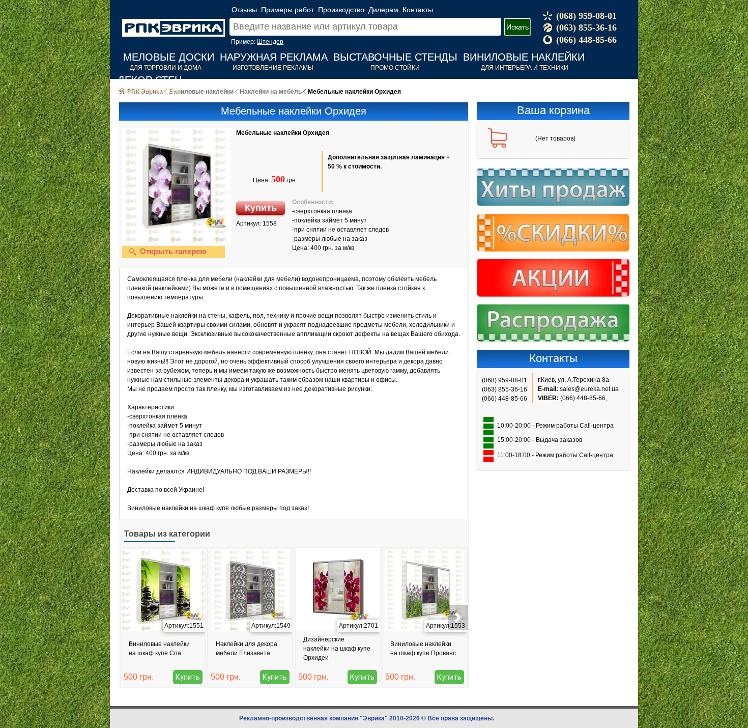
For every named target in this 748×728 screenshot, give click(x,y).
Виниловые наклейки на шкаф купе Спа (159, 648)
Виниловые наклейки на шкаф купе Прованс (423, 648)
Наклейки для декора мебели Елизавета (246, 648)
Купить (261, 208)
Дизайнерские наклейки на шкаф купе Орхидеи (336, 648)
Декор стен (150, 80)
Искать (517, 27)
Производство (341, 10)
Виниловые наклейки (524, 57)
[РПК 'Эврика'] (173, 19)
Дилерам (383, 10)
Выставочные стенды (395, 57)
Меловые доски (168, 57)
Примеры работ (287, 10)
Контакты (417, 10)
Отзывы (244, 10)
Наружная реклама (274, 57)
